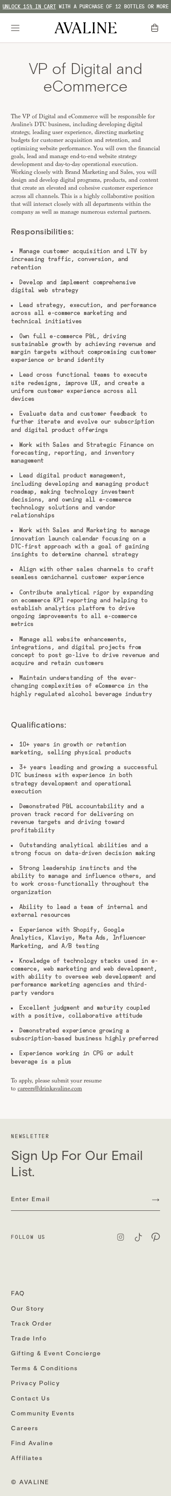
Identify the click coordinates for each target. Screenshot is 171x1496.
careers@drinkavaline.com (50, 1088)
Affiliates (27, 1458)
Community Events (43, 1413)
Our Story (27, 1308)
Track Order (31, 1323)
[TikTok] (138, 1237)
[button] (155, 28)
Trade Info (28, 1338)
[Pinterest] (155, 1237)
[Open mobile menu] (16, 28)
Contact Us (30, 1398)
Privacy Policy (35, 1383)
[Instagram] (120, 1237)
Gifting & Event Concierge (56, 1353)
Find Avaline (32, 1443)
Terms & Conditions (44, 1368)
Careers (25, 1428)
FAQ (18, 1293)
